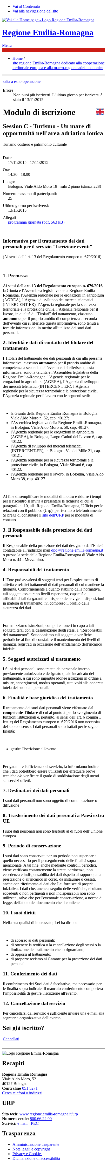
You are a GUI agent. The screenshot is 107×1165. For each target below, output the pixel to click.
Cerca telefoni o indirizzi (22, 1093)
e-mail (22, 1123)
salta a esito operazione (22, 81)
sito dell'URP (53, 515)
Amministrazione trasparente (35, 1144)
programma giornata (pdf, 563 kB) (36, 222)
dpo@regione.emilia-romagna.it (77, 550)
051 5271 (30, 1088)
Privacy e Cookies (27, 1153)
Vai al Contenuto (26, 6)
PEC (35, 1123)
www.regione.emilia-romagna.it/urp (48, 1114)
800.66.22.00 (41, 1118)
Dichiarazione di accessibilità (36, 1158)
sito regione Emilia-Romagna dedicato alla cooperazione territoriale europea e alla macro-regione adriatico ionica (58, 65)
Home (17, 58)
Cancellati (11, 1039)
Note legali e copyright (31, 1149)
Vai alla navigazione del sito (35, 11)
